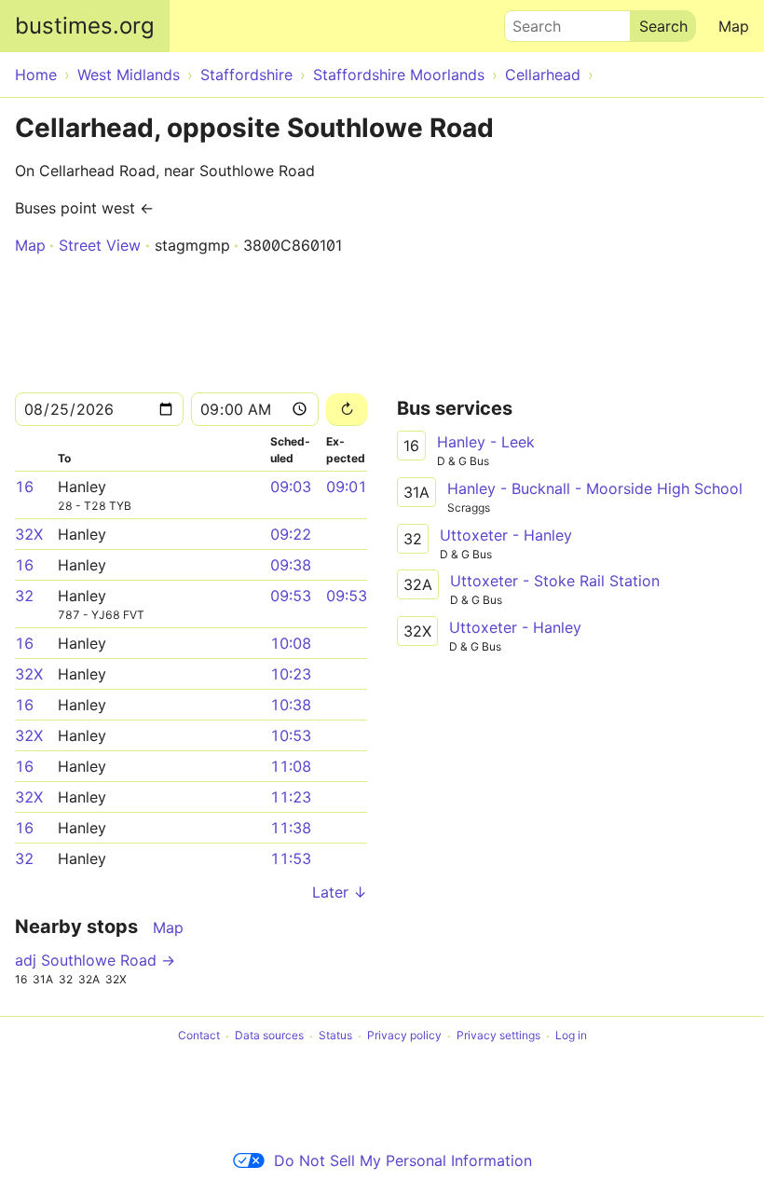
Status (335, 1036)
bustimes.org (85, 25)
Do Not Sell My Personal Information (403, 1160)
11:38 (290, 827)
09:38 (290, 565)
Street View (100, 245)
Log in (571, 1036)
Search (528, 21)
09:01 (346, 486)
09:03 (290, 486)
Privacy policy (404, 1036)
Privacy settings (498, 1036)
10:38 (290, 704)
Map (733, 26)
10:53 (290, 735)
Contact (199, 1036)
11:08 (290, 766)
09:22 (290, 534)
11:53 (290, 858)
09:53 (290, 595)
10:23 (290, 674)
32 (24, 595)
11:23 (290, 797)
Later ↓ (339, 892)
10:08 (290, 643)
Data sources (269, 1036)
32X (29, 534)
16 (24, 486)
